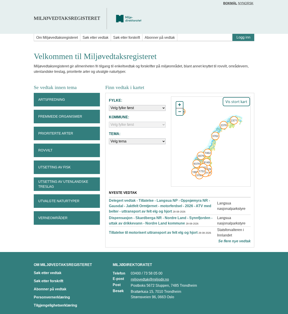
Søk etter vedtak (95, 37)
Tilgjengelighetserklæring (55, 305)
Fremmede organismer (60, 116)
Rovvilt (45, 150)
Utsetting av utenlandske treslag (63, 184)
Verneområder (53, 218)
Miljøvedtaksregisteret (67, 18)
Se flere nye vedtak (234, 241)
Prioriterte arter (55, 133)
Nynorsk (245, 3)
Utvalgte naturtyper (58, 201)
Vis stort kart (236, 101)
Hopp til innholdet (18, 5)
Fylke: (115, 100)
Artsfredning (51, 99)
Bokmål (230, 3)
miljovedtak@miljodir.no (150, 279)
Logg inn (243, 37)
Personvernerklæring (52, 297)
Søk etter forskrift (126, 37)
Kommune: (119, 117)
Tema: (114, 134)
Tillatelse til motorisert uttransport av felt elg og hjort (153, 232)
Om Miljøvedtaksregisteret (57, 37)
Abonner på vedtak (160, 37)
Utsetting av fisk (54, 167)
